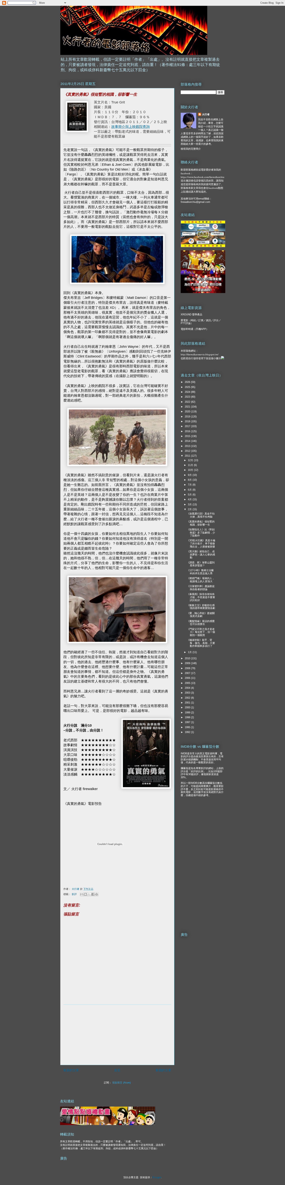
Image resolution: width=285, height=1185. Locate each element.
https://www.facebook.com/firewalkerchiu (202, 177)
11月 (191, 465)
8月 (190, 479)
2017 (188, 426)
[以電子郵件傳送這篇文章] (82, 894)
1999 (188, 712)
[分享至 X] (89, 894)
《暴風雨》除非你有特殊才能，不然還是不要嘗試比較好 (201, 597)
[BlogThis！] (85, 894)
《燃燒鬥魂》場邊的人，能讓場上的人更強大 (201, 580)
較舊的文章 (163, 1070)
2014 (188, 441)
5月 (190, 494)
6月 (190, 489)
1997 (188, 722)
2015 (188, 436)
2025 (188, 387)
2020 (188, 411)
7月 (190, 484)
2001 (188, 702)
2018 (188, 421)
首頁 (117, 1070)
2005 (188, 683)
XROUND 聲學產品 (191, 314)
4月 (190, 499)
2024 (188, 391)
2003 (188, 692)
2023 (188, 396)
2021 (188, 406)
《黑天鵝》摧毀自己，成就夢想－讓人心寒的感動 (201, 554)
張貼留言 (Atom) (121, 1082)
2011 (188, 455)
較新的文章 (71, 1070)
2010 (188, 658)
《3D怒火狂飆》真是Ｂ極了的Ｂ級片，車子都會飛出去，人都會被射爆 (201, 543)
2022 (188, 401)
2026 (188, 382)
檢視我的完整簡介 (191, 148)
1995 (188, 727)
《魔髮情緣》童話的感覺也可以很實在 (201, 623)
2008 (188, 668)
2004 (188, 687)
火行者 (206, 114)
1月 (190, 652)
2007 (188, 673)
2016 (188, 431)
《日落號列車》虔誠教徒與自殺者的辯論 (201, 588)
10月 (191, 469)
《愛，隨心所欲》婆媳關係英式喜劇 (201, 615)
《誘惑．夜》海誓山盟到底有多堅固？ (201, 564)
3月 (190, 504)
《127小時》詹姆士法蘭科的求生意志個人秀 (200, 572)
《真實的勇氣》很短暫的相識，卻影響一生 (201, 523)
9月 (190, 475)
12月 (191, 460)
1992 (188, 732)
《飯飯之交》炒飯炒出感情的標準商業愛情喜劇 (201, 607)
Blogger (157, 1177)
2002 (188, 697)
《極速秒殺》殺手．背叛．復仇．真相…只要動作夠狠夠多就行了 (201, 642)
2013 (188, 446)
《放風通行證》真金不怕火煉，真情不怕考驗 (201, 515)
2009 (188, 663)
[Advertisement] (117, 1035)
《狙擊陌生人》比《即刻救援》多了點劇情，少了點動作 (201, 532)
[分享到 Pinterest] (96, 894)
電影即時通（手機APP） (195, 329)
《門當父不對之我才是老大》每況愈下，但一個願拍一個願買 (201, 632)
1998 (188, 717)
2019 (188, 416)
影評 (74, 894)
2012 (188, 450)
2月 (190, 509)
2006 (188, 678)
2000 (188, 707)
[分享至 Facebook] (93, 894)
